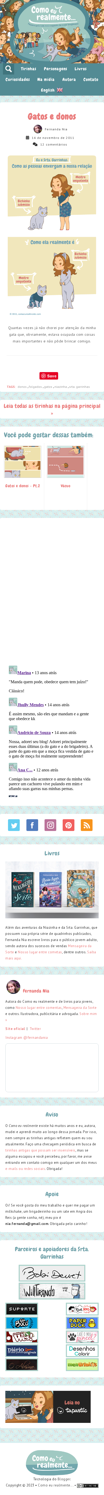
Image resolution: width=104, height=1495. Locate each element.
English (48, 90)
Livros (81, 69)
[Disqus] (52, 591)
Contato (90, 79)
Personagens (55, 69)
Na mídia (46, 79)
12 (42, 144)
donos (22, 387)
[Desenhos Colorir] (82, 1350)
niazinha (61, 387)
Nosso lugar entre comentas (39, 1007)
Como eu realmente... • (57, 1485)
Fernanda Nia (56, 129)
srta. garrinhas (79, 387)
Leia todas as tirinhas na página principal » (52, 409)
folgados (36, 387)
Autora (69, 79)
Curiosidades (18, 79)
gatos (48, 387)
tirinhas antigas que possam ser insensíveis (40, 1150)
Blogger (64, 1479)
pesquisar (8, 69)
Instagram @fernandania (26, 1037)
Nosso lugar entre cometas (40, 952)
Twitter (35, 1028)
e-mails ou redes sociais (25, 1168)
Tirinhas (28, 69)
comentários (56, 144)
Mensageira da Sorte (80, 1007)
